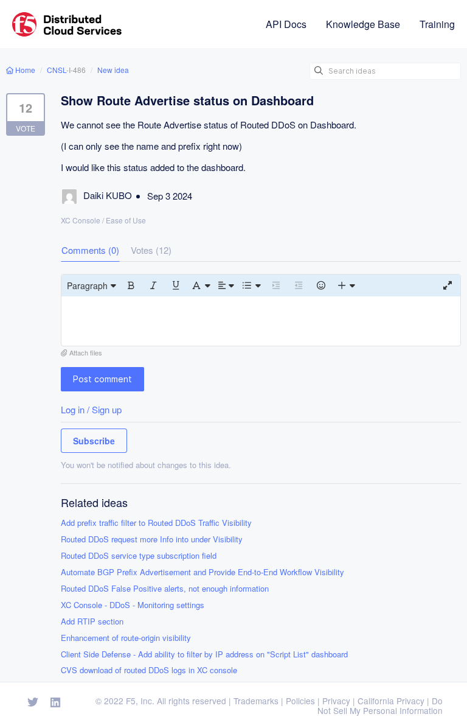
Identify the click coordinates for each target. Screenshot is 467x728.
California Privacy (391, 701)
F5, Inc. (140, 701)
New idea (113, 70)
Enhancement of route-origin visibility (126, 638)
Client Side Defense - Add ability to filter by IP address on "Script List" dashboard (204, 654)
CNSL (56, 70)
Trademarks (256, 701)
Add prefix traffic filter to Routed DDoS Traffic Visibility (156, 523)
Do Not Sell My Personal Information (380, 705)
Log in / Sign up (91, 409)
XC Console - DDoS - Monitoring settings (132, 605)
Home (25, 70)
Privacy (336, 701)
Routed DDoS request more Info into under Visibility (152, 539)
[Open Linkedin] (55, 703)
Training (437, 24)
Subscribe (94, 441)
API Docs (286, 24)
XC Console (80, 220)
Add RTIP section (92, 622)
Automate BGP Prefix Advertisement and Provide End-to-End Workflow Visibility (202, 572)
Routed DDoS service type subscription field (138, 556)
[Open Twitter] (32, 703)
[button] (91, 285)
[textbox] (261, 321)
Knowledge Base (363, 24)
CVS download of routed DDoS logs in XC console (149, 670)
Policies (300, 701)
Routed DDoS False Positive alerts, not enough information (165, 589)
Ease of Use (126, 220)
